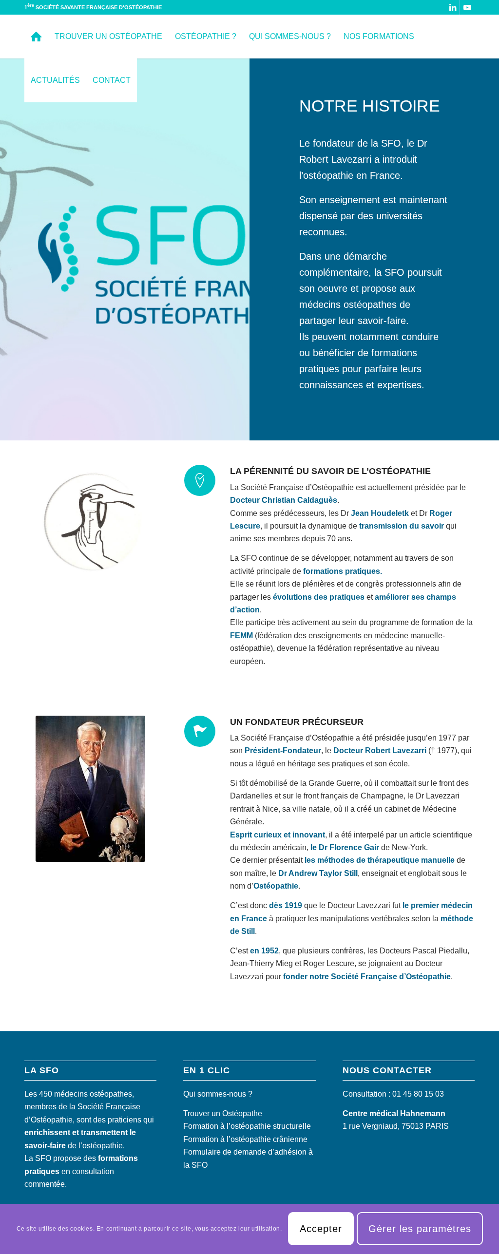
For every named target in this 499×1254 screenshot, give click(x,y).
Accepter (321, 1228)
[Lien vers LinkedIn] (452, 7)
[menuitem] (36, 36)
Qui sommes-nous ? (217, 1094)
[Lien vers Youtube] (467, 7)
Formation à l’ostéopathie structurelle (247, 1126)
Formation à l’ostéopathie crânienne (245, 1139)
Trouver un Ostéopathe (222, 1113)
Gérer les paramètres (419, 1228)
